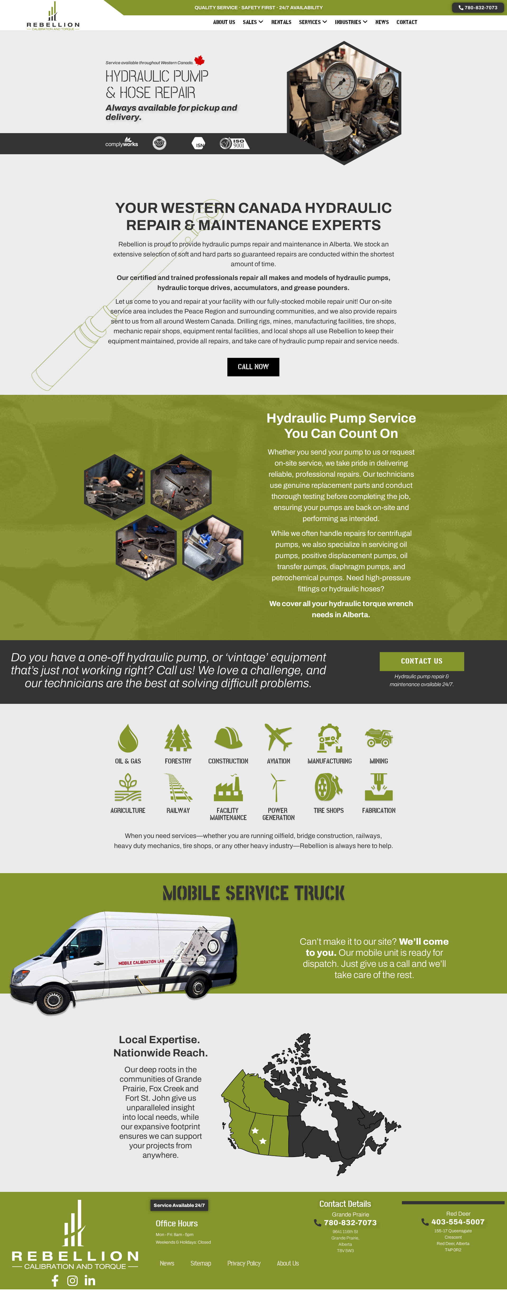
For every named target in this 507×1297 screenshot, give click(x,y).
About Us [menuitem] (224, 22)
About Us (288, 1263)
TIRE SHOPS (329, 811)
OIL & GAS (128, 761)
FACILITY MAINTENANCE (228, 814)
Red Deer (458, 1214)
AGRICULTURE (127, 811)
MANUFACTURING (330, 761)
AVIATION (278, 761)
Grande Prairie (350, 1214)
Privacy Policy (244, 1263)
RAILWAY (178, 811)
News (167, 1263)
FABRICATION (379, 811)
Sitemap (201, 1263)
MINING (379, 761)
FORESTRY (178, 761)
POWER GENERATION (278, 814)
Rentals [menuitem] (281, 22)
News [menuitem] (382, 22)
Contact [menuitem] (407, 22)
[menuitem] (253, 22)
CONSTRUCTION (228, 761)
